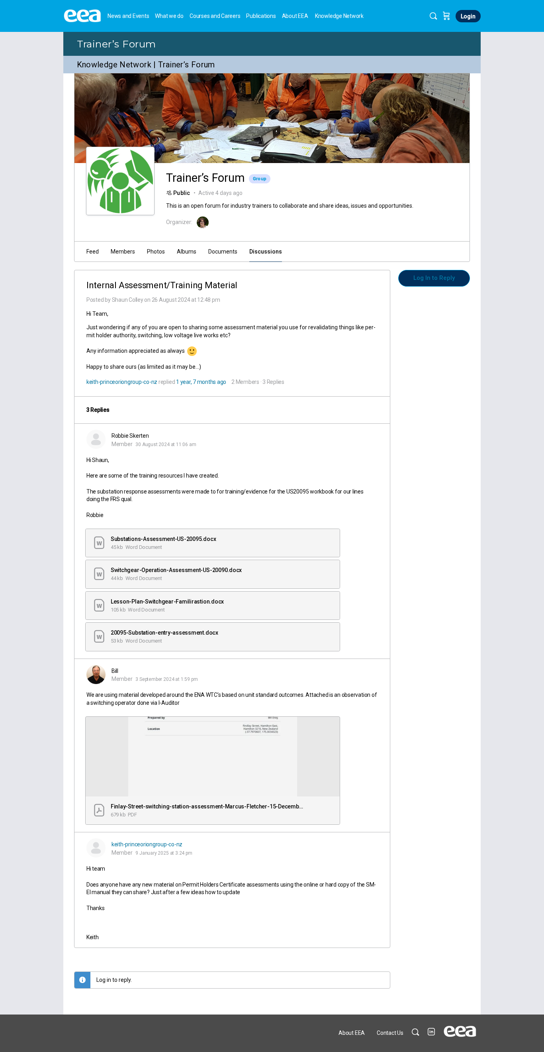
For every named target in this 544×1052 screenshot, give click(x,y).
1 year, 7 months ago (201, 382)
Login (468, 16)
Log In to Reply (434, 277)
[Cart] (446, 16)
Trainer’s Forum (116, 44)
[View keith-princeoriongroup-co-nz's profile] (96, 847)
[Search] (433, 16)
